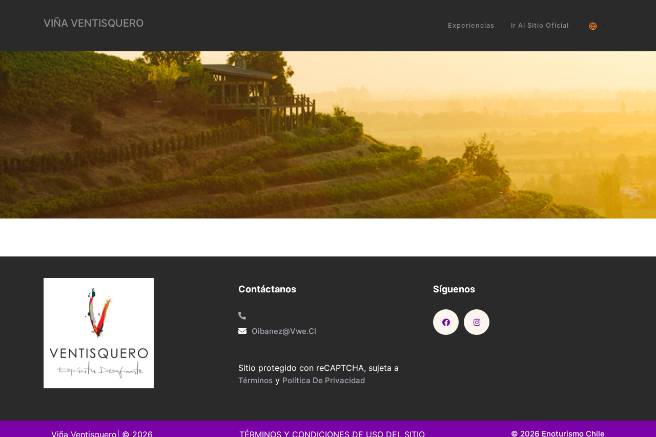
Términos (255, 380)
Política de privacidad (323, 380)
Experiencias (471, 25)
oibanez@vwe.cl (284, 331)
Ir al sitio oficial (540, 25)
